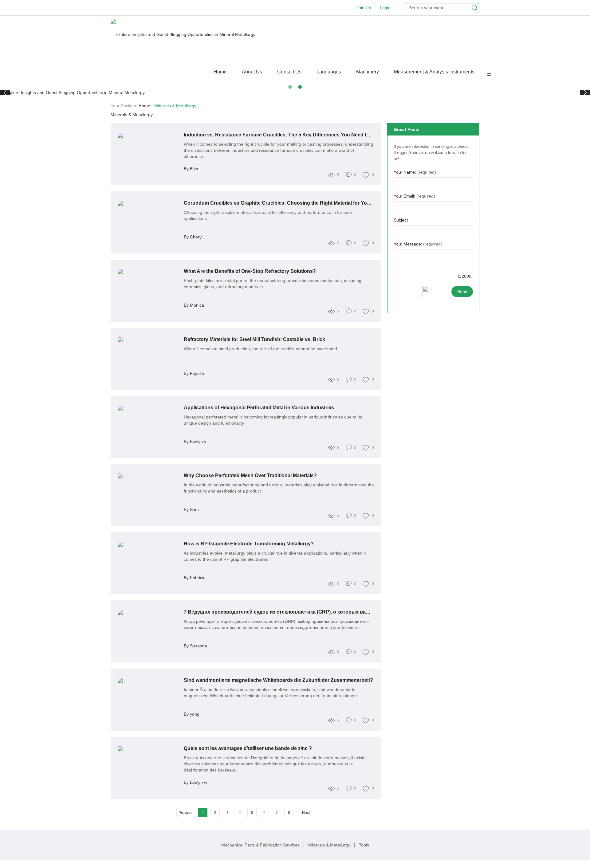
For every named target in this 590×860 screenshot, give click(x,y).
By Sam (191, 509)
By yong (191, 714)
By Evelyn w (195, 782)
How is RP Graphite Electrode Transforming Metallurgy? (249, 543)
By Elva (191, 168)
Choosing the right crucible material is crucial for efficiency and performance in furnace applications (268, 215)
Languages (329, 71)
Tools (364, 844)
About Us (252, 71)
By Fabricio (195, 577)
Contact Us (289, 71)
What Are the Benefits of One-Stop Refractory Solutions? (250, 271)
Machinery (367, 71)
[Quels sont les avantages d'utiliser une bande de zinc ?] (148, 748)
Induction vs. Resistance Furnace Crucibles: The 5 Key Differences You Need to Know (279, 134)
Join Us (363, 7)
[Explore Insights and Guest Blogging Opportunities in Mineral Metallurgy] (183, 34)
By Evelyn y (195, 441)
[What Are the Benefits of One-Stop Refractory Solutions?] (148, 271)
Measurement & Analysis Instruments (434, 71)
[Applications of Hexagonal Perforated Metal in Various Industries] (148, 408)
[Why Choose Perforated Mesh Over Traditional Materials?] (148, 475)
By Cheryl (193, 236)
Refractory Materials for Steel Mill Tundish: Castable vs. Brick (254, 339)
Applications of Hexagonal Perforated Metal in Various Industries (259, 407)
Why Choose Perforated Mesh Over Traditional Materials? (250, 475)
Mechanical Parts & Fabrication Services (261, 844)
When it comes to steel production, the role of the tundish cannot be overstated (260, 348)
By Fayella (194, 373)
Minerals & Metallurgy (330, 844)
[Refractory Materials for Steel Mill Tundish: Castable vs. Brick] (148, 339)
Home (220, 71)
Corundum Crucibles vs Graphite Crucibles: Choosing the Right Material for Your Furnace (279, 203)
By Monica (194, 305)
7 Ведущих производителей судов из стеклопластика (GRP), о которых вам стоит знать (279, 612)
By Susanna (195, 645)
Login (385, 7)
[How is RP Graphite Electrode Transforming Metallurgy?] (148, 544)
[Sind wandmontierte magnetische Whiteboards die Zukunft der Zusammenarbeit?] (148, 680)
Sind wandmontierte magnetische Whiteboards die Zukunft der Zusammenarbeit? (278, 680)
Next (306, 813)
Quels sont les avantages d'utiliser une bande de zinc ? (248, 748)
